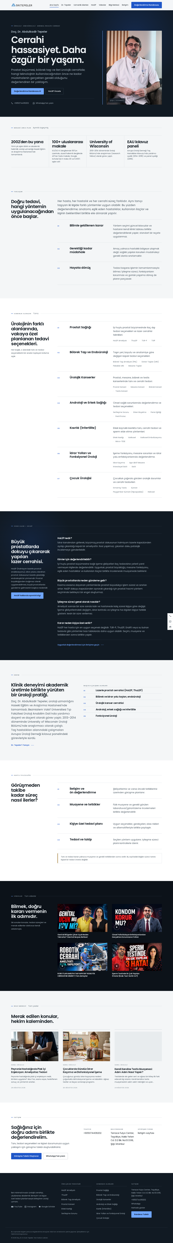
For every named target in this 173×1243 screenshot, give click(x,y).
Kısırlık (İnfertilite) (83, 428)
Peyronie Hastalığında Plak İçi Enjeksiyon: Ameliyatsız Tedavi (29, 1070)
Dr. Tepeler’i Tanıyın (20, 745)
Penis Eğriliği (156, 412)
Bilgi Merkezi (114, 5)
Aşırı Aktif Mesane (137, 462)
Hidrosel (151, 492)
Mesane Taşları (135, 366)
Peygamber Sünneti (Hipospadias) (128, 492)
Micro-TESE (120, 441)
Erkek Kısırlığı (118, 437)
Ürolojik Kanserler (82, 377)
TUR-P (144, 340)
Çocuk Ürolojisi (80, 478)
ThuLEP (134, 340)
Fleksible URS (118, 366)
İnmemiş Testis (120, 488)
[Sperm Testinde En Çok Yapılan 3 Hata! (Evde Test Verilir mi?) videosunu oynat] (137, 957)
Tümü (36, 313)
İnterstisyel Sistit (120, 466)
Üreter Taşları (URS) (150, 361)
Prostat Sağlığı (80, 327)
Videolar (102, 5)
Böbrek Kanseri (155, 387)
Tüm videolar (30, 896)
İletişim (125, 5)
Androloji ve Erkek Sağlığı (88, 402)
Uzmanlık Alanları (81, 5)
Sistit (134, 466)
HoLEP (93, 5)
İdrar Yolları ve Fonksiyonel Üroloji (83, 455)
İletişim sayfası (146, 1133)
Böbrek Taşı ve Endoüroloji (89, 352)
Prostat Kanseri (119, 387)
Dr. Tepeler (66, 5)
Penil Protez (121, 416)
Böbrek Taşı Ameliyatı (70, 1199)
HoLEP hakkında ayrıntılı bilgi (27, 595)
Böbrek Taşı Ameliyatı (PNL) (125, 361)
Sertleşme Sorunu (121, 412)
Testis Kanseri (122, 391)
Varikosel (132, 437)
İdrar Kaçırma (119, 462)
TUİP (153, 340)
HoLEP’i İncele (54, 91)
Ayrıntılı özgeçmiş (40, 127)
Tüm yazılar (33, 1006)
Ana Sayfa (54, 5)
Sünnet (134, 488)
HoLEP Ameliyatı (120, 340)
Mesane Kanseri (138, 387)
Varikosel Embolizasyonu (151, 437)
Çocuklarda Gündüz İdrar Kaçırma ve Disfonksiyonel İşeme (82, 1070)
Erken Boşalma (139, 412)
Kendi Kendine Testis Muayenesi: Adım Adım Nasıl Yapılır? (133, 1070)
